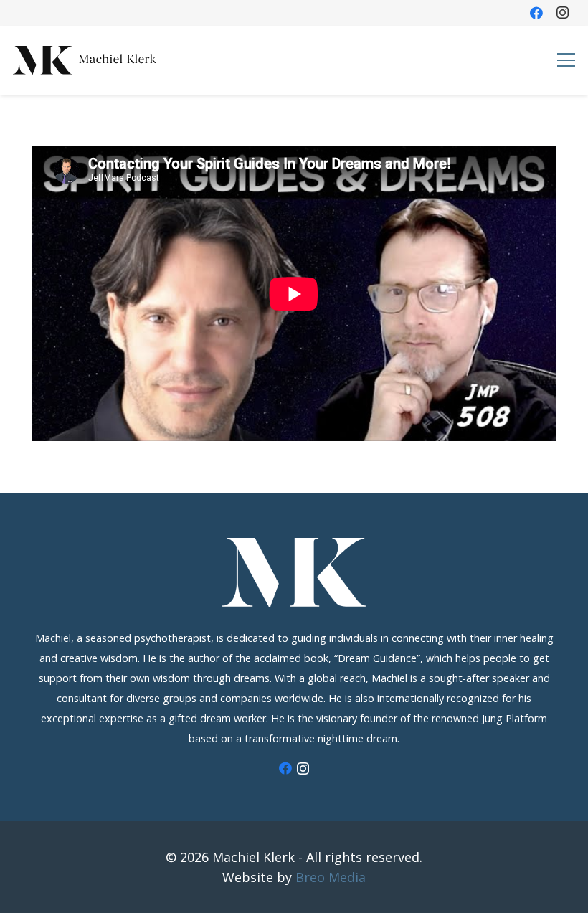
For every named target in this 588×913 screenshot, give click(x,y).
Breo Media (330, 877)
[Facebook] (536, 13)
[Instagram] (562, 13)
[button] (565, 60)
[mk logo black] (84, 60)
